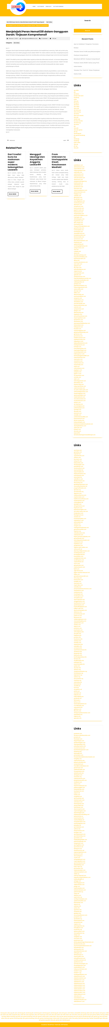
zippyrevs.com (77, 493)
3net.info (76, 249)
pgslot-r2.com (77, 373)
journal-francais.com (79, 614)
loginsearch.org (78, 675)
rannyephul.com (78, 597)
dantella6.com (77, 504)
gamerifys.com (78, 452)
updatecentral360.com (80, 900)
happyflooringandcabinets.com (82, 877)
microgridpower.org (79, 933)
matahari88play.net (79, 820)
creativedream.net (78, 561)
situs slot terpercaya (40, 1014)
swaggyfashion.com (79, 601)
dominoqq (76, 139)
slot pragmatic (30, 1014)
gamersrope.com (78, 767)
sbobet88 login (98, 1018)
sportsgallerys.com (79, 845)
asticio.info (77, 908)
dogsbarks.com (78, 314)
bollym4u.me (77, 694)
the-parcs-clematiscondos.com (82, 735)
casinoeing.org (78, 682)
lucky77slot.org (78, 866)
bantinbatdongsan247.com (81, 749)
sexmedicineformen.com (80, 951)
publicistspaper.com (79, 407)
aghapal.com (77, 265)
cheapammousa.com (79, 276)
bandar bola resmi (78, 95)
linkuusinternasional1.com (81, 240)
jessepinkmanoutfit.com (80, 780)
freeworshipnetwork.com (80, 287)
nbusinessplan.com (79, 464)
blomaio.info (77, 658)
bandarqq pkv (66, 1020)
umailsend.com (78, 782)
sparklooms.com (78, 962)
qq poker (18, 1016)
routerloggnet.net (78, 502)
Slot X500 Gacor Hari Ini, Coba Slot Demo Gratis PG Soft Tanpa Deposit (25, 22)
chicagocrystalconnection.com (82, 712)
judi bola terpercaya (84, 1018)
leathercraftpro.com (79, 931)
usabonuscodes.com (79, 388)
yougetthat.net (78, 796)
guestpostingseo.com (79, 742)
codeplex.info (77, 251)
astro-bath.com (78, 264)
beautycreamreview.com (80, 305)
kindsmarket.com (78, 579)
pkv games (42, 1020)
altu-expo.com (77, 267)
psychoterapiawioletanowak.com (82, 945)
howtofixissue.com (79, 475)
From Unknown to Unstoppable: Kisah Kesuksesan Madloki (60, 161)
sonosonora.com (78, 238)
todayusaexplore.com (79, 170)
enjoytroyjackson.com (79, 318)
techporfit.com (78, 461)
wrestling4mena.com (79, 552)
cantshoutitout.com (79, 468)
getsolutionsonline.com (80, 529)
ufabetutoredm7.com (79, 992)
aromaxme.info (78, 648)
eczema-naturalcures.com (81, 262)
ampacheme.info (78, 644)
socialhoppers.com (79, 560)
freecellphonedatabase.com (81, 766)
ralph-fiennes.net (78, 570)
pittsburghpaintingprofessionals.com (84, 942)
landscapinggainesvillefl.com (81, 355)
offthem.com (77, 457)
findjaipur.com (77, 194)
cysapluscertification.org (80, 671)
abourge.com (77, 291)
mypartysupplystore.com (80, 190)
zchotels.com (77, 377)
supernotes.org (78, 897)
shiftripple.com (78, 953)
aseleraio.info (77, 906)
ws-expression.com (79, 375)
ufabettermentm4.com (80, 978)
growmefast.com (78, 868)
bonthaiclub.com (78, 231)
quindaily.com (77, 409)
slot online (76, 106)
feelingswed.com (78, 327)
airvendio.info (77, 633)
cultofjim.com (77, 195)
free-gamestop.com (79, 771)
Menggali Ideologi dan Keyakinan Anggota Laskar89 (37, 159)
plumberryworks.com (79, 944)
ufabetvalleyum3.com (79, 994)
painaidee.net (77, 825)
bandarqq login (87, 1016)
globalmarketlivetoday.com (81, 332)
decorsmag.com (78, 482)
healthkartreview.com (79, 339)
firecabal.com (77, 328)
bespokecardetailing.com (80, 256)
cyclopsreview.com (79, 309)
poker (75, 99)
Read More (13, 194)
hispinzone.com (78, 507)
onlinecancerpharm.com (80, 872)
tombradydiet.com (79, 229)
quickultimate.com (79, 947)
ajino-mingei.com (78, 222)
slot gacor (102, 1013)
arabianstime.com (78, 300)
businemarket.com (79, 818)
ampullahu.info (78, 646)
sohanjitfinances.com (79, 958)
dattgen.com (77, 310)
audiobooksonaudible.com (81, 416)
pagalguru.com (78, 370)
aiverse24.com (78, 413)
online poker (45, 1016)
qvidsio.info (77, 666)
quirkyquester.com (79, 949)
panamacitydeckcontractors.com (82, 588)
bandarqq (76, 97)
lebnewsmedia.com (79, 237)
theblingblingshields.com (80, 839)
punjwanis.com (78, 733)
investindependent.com (80, 352)
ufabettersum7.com (79, 980)
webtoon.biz (77, 828)
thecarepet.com (78, 739)
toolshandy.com (78, 592)
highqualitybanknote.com (80, 343)
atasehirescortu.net (79, 850)
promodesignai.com (79, 406)
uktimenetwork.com (79, 167)
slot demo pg (77, 110)
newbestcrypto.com (79, 800)
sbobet (91, 1018)
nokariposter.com (78, 534)
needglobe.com (78, 936)
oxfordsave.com (78, 802)
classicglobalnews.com (80, 425)
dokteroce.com (78, 612)
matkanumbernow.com (80, 495)
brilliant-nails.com (78, 608)
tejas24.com (77, 626)
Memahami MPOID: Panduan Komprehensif (87, 59)
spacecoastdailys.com (80, 395)
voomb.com (77, 857)
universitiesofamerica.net (80, 486)
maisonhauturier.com (79, 357)
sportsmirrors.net (78, 846)
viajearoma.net (78, 271)
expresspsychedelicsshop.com (82, 323)
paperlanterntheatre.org (80, 285)
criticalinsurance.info (79, 533)
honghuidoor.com (78, 513)
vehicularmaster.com (79, 177)
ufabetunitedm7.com (79, 987)
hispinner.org (77, 531)
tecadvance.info (78, 639)
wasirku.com (77, 624)
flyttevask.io (77, 700)
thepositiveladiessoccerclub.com (82, 278)
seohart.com (77, 402)
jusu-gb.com (77, 737)
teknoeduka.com (78, 382)
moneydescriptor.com (79, 821)
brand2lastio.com (78, 556)
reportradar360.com (79, 599)
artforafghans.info (79, 632)
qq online (76, 90)
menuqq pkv (3, 1013)
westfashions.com (79, 590)
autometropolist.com (79, 303)
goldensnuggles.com (79, 787)
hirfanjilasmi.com (78, 927)
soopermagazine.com (79, 393)
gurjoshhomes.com (79, 228)
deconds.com (77, 431)
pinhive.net (77, 691)
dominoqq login (18, 1018)
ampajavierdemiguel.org (80, 181)
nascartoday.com (78, 364)
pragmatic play (16, 1014)
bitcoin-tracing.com (79, 420)
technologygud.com (79, 882)
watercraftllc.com (78, 289)
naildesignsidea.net (79, 282)
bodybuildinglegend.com (80, 606)
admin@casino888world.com (29, 38)
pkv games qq (95, 1016)
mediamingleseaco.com (80, 619)
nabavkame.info (78, 707)
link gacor (76, 103)
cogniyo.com (77, 924)
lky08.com (76, 569)
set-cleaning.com (78, 404)
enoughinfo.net (78, 689)
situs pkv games (78, 130)
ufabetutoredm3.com (79, 990)
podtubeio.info (78, 662)
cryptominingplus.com (80, 811)
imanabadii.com (78, 714)
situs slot (48, 1014)
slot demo (76, 94)
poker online (77, 142)
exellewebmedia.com (79, 769)
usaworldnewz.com (79, 168)
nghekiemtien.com (79, 623)
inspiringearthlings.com (80, 350)
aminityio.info (77, 640)
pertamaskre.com (78, 755)
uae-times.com (78, 450)
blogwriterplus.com (79, 740)
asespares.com (78, 298)
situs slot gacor (63, 1013)
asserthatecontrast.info (80, 649)
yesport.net (77, 793)
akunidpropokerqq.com (80, 255)
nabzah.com (77, 524)
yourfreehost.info (78, 224)
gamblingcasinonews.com (81, 484)
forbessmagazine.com (80, 330)
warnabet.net (77, 693)
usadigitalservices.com (80, 558)
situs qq (76, 144)
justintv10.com (78, 615)
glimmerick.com (78, 197)
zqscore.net (77, 904)
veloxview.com (77, 996)
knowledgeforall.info (79, 554)
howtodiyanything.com (80, 348)
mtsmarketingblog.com (80, 621)
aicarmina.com (78, 188)
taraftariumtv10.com (79, 603)
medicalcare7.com (79, 520)
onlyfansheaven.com (79, 567)
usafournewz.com (78, 174)
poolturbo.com (78, 628)
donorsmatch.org (78, 678)
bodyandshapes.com (79, 422)
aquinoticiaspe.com (79, 812)
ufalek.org (76, 873)
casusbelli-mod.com (79, 233)
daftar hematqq (11, 1016)
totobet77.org (77, 972)
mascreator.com (78, 359)
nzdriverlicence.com (79, 368)
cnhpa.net (76, 893)
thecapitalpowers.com (80, 965)
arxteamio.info (78, 911)
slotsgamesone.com (79, 506)
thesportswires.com (79, 830)
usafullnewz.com (78, 165)
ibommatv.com (78, 459)
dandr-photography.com (80, 610)
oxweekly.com (77, 587)
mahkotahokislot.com (79, 870)
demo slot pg (77, 112)
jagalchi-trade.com (79, 210)
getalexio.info (77, 913)
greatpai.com (77, 283)
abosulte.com (77, 411)
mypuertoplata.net (79, 471)
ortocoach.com (78, 938)
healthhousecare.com (79, 337)
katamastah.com (78, 902)
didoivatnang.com (78, 312)
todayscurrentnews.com (80, 969)
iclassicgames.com (79, 803)
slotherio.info (77, 669)
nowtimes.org (77, 680)
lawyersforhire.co (78, 816)
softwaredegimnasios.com (81, 391)
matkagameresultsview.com (81, 527)
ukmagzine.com (78, 775)
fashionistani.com (78, 325)
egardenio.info (77, 909)
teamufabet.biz (78, 477)
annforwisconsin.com (79, 192)
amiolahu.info (77, 642)
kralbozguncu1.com (79, 354)
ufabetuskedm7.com (79, 989)
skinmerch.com (78, 204)
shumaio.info (77, 667)
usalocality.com (78, 172)
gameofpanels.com (79, 538)
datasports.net (78, 848)
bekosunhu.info (78, 655)
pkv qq (75, 131)
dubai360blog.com (79, 864)
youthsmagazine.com (79, 823)
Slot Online (40, 6)
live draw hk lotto (78, 121)
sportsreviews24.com (79, 863)
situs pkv (76, 101)
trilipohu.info (77, 716)
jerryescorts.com (78, 854)
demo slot (76, 108)
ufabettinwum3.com (79, 983)
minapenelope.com (79, 213)
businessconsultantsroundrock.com (83, 424)
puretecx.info (77, 637)
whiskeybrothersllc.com (80, 999)
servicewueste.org (78, 491)
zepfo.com (76, 379)
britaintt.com (77, 429)
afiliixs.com (77, 292)
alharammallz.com (79, 294)
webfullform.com (78, 479)
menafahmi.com (78, 361)
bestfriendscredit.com (79, 258)
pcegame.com (77, 371)
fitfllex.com (77, 574)
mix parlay (75, 1018)
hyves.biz (76, 687)
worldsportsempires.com (80, 899)
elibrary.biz (77, 260)
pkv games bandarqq (79, 135)
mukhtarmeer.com (79, 363)
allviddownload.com (79, 480)
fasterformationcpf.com (80, 785)
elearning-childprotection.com (82, 551)
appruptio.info (77, 718)
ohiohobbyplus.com (79, 219)
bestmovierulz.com (79, 208)
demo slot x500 (7, 1014)
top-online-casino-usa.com (81, 511)
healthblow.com (78, 543)
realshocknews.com (79, 884)
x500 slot (23, 1014)
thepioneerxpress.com (80, 473)
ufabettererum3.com (79, 976)
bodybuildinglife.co (79, 879)
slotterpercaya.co (78, 954)
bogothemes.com (78, 220)
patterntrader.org (78, 891)
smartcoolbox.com (79, 956)
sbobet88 (77, 1013)
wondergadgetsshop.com (80, 246)
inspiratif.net (77, 454)
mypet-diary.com (78, 585)
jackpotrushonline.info (80, 762)
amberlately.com (78, 185)
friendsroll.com (78, 242)
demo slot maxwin (78, 115)
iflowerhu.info (77, 711)
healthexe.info (77, 635)
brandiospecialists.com (80, 518)
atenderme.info (78, 651)
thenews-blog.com (79, 384)
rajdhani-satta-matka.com (81, 547)
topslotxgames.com (79, 500)
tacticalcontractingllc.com (81, 963)
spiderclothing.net (78, 244)
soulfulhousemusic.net (80, 960)
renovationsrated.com (80, 398)
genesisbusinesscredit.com (81, 576)
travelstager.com (78, 594)
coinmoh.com (77, 307)
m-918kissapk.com (79, 705)
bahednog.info (78, 751)
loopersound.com (78, 211)
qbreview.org (77, 489)
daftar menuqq (101, 1014)
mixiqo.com (77, 935)
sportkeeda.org (78, 918)
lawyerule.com (77, 617)
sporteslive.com (78, 837)
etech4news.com (78, 321)
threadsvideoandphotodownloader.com (84, 757)
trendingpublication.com (80, 974)
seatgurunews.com (79, 247)
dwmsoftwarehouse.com (80, 316)
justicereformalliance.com (80, 215)
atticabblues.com (78, 301)
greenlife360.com (78, 466)
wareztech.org (77, 776)
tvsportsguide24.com (79, 861)
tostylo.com (77, 794)
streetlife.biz (77, 685)
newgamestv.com (78, 843)
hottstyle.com (77, 346)
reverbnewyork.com (79, 202)
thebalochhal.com (78, 176)
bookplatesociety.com (79, 235)
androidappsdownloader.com (81, 540)
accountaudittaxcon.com (80, 915)
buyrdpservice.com (79, 791)
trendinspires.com (78, 596)
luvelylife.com (77, 581)
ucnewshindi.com (78, 764)
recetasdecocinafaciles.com (81, 280)
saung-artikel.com (78, 805)
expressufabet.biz (78, 470)
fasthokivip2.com (78, 807)
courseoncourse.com (79, 748)
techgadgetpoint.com (79, 859)
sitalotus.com (77, 895)
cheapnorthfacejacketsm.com (82, 226)
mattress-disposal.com (80, 875)
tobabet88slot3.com (79, 967)
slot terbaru (71, 1013)
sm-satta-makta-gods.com (81, 389)
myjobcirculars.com (79, 497)
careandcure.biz (78, 922)
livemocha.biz (77, 684)
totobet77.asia (78, 971)
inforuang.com (78, 578)
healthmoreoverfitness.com (81, 498)
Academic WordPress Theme (50, 1024)
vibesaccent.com (78, 179)
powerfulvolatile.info (79, 664)
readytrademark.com (79, 397)
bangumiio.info (78, 653)
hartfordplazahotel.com (80, 703)
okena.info (76, 253)
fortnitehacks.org (78, 673)
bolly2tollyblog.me (78, 696)
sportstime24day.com (79, 836)
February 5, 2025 (13, 38)
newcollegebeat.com (79, 201)
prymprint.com (78, 917)
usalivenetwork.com (79, 760)
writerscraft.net (78, 549)
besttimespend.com (79, 920)
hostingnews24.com (79, 345)
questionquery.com (79, 605)
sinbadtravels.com (79, 773)
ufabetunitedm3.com (79, 985)
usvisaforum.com (78, 206)
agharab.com (77, 274)
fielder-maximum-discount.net (82, 572)
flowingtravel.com (78, 515)
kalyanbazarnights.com (80, 509)
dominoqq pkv (77, 133)
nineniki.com (77, 516)
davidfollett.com (78, 199)
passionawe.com (78, 940)
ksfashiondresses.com (80, 890)
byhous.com (77, 702)
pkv (75, 92)
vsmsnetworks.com (79, 455)
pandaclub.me (77, 698)
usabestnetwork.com (79, 778)
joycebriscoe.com (78, 186)
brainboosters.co (78, 183)
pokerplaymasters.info (80, 746)
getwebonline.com (79, 565)
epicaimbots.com (78, 319)
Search (87, 20)
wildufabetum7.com (79, 1001)
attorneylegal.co (78, 855)
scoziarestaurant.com (79, 400)
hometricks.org (78, 929)
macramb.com (78, 583)
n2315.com (77, 563)
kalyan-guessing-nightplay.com (82, 536)
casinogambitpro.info (79, 744)
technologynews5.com (80, 380)
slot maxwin (96, 1013)
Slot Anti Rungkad (58, 6)
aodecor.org (77, 676)
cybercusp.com (78, 427)
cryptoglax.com (78, 217)
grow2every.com (78, 336)
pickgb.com (77, 886)
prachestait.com (78, 630)
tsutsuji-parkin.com (79, 273)
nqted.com (77, 366)
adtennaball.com (78, 522)
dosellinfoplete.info (79, 660)
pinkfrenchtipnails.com (80, 841)
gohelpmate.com (78, 545)
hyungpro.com (78, 832)
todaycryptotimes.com (80, 386)
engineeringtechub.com (80, 852)
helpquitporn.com (78, 341)
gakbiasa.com (77, 709)
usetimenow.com (78, 542)
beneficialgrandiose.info (80, 657)
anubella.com (77, 415)
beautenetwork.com (79, 418)
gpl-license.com (78, 334)
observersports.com (79, 809)
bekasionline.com (78, 463)
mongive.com (77, 525)
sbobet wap (77, 119)
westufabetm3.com (79, 997)
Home (34, 6)
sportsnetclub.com (79, 798)
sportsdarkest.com (79, 827)
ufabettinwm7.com (79, 981)
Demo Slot (48, 6)
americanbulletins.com (80, 296)
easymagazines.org (79, 926)
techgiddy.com (78, 758)
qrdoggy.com (77, 881)
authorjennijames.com (80, 269)
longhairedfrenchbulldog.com (81, 814)
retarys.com (77, 784)
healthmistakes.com (79, 888)
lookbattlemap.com (79, 789)
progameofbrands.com (80, 488)
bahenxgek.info (78, 753)
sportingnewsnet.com (79, 834)
